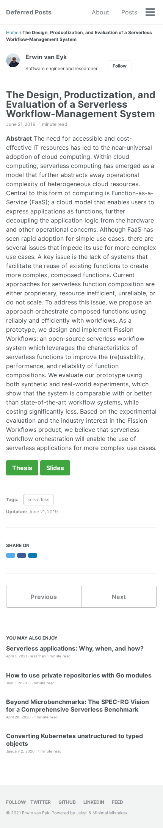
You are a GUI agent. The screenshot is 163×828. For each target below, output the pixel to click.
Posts (129, 12)
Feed (117, 802)
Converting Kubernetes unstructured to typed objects (74, 739)
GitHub (67, 802)
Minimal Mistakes (109, 812)
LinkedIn (93, 802)
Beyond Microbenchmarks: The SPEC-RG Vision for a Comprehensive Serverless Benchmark (77, 705)
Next (119, 597)
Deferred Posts (29, 12)
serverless (38, 499)
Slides (55, 468)
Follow (120, 66)
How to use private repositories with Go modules (79, 675)
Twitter (40, 802)
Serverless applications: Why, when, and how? (75, 648)
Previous (44, 597)
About (100, 12)
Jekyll (82, 812)
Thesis (22, 468)
